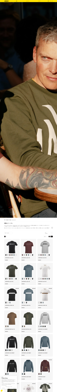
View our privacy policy (4, 385)
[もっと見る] (52, 227)
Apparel (7, 219)
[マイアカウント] (52, 1)
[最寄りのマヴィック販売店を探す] (48, 1)
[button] (2, 391)
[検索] (50, 1)
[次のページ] (49, 236)
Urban (10, 219)
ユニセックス (14, 219)
